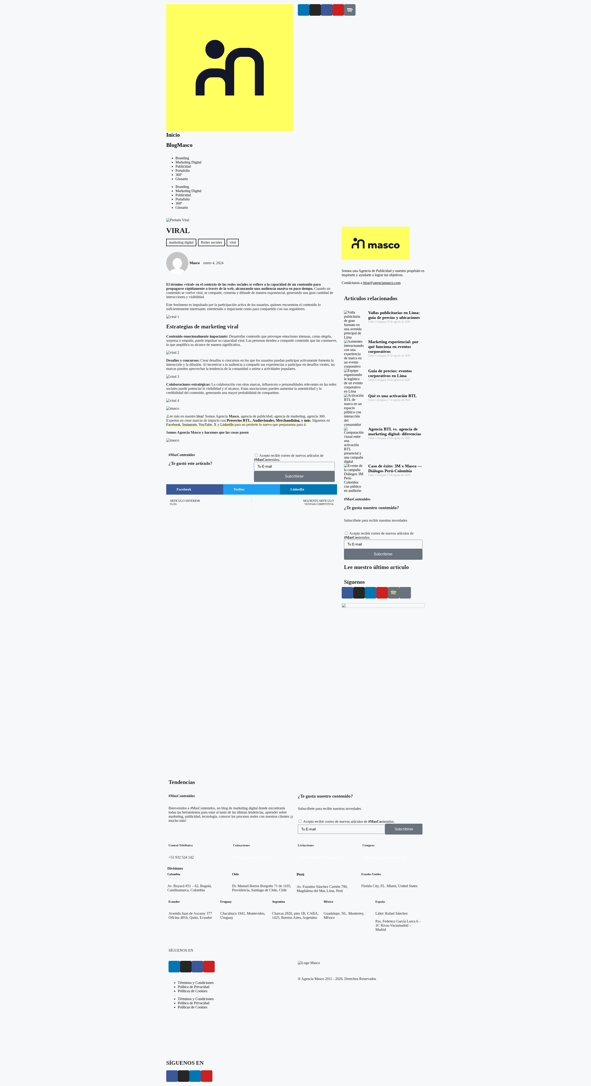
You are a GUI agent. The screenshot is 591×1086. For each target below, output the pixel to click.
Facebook (173, 425)
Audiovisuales (263, 420)
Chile (235, 874)
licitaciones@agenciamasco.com (321, 857)
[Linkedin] (174, 966)
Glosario (181, 179)
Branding (182, 158)
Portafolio (182, 170)
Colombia (173, 874)
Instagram (189, 425)
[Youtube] (338, 10)
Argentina (278, 901)
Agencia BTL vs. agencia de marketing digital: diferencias (394, 431)
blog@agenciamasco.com (382, 283)
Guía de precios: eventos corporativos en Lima (390, 373)
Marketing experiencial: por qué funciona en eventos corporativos (393, 346)
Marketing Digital (188, 162)
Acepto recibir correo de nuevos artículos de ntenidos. (349, 821)
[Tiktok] (405, 593)
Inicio (173, 135)
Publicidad (183, 166)
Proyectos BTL (238, 420)
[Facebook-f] (326, 10)
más (307, 420)
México (328, 901)
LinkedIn (227, 425)
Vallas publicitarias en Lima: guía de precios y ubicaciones (394, 315)
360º (178, 175)
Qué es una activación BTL (392, 395)
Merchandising (287, 420)
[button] (194, 489)
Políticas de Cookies (192, 991)
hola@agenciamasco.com (251, 857)
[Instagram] (315, 10)
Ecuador (174, 901)
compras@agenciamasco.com (384, 857)
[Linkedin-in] (303, 10)
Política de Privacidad (193, 987)
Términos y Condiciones (196, 983)
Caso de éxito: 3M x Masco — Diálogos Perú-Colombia (395, 468)
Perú (300, 874)
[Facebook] (197, 966)
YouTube (205, 425)
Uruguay (226, 901)
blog (199, 416)
